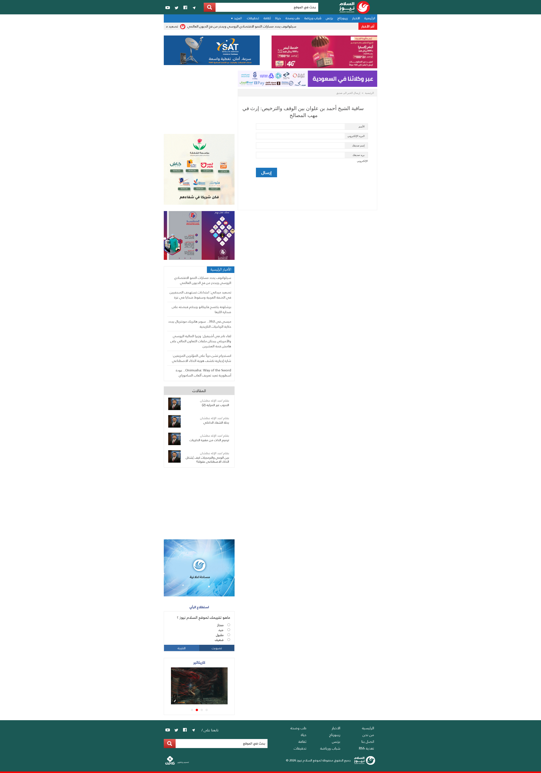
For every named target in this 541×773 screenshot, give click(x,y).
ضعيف (219, 640)
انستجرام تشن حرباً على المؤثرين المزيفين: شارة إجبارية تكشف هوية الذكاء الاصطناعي (201, 358)
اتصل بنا (367, 741)
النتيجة (182, 648)
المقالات (199, 390)
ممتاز (220, 625)
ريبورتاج (342, 18)
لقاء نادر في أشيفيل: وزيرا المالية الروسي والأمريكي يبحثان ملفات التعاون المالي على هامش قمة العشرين (200, 341)
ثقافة (267, 18)
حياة (278, 18)
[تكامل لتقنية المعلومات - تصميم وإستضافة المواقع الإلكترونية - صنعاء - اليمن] (177, 763)
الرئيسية (369, 18)
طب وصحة (292, 18)
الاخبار (356, 18)
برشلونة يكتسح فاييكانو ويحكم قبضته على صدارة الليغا (201, 309)
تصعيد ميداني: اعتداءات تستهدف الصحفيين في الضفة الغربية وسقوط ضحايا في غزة (200, 294)
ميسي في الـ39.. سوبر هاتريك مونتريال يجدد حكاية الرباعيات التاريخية (199, 324)
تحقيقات (253, 18)
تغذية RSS (366, 748)
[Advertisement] (199, 102)
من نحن (368, 734)
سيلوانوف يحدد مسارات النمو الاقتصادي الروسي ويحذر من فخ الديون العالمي (253, 26)
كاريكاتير (199, 662)
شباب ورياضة (312, 18)
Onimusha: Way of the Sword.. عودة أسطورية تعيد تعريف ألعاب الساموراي (203, 372)
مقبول (220, 635)
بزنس (329, 18)
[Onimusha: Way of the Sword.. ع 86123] (205, 702)
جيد (221, 630)
